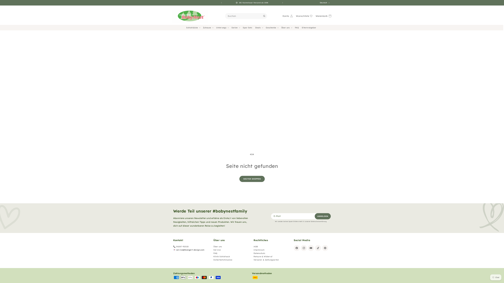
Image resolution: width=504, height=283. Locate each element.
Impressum (259, 250)
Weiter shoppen (252, 179)
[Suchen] (264, 16)
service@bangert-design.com (190, 250)
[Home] (190, 16)
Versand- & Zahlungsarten (266, 260)
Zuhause (207, 27)
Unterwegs (221, 27)
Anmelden (322, 216)
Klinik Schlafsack (221, 256)
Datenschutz (259, 253)
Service (217, 250)
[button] (193, 27)
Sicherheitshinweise (222, 260)
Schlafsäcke (192, 27)
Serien (235, 27)
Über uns (285, 27)
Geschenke (271, 27)
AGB (256, 246)
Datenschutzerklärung (318, 221)
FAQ (215, 253)
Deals (258, 27)
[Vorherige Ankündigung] (221, 2)
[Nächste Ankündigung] (282, 2)
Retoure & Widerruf (263, 256)
